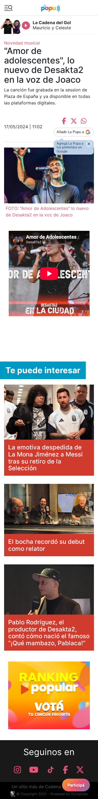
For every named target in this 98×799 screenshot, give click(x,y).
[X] (80, 769)
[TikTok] (50, 769)
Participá (76, 785)
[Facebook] (65, 769)
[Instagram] (17, 769)
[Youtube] (33, 769)
